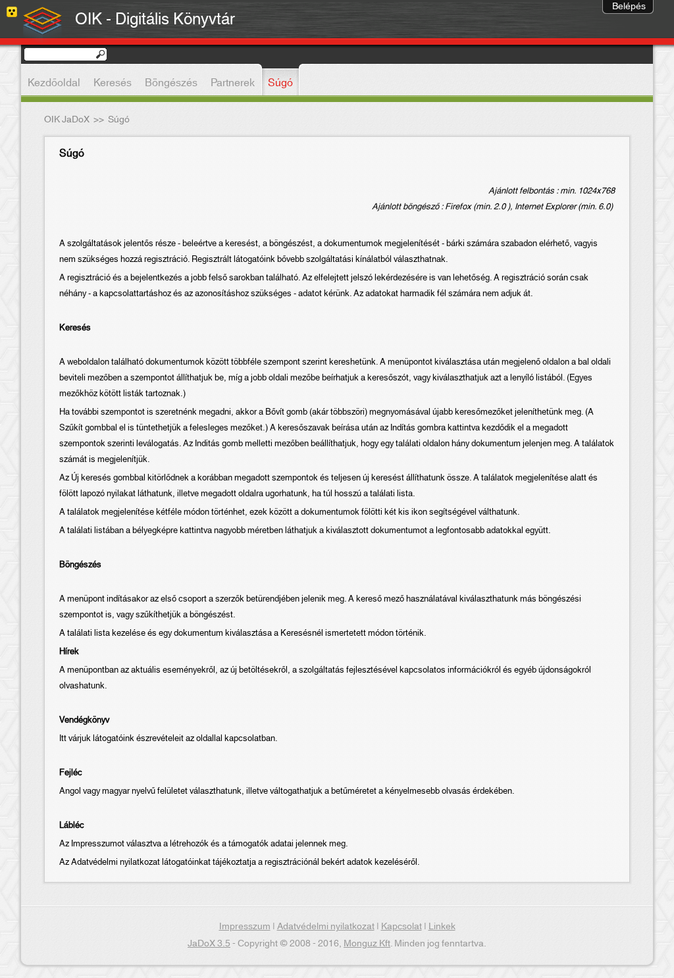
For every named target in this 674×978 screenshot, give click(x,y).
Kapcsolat (401, 926)
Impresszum (245, 926)
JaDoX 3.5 (209, 943)
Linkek (441, 926)
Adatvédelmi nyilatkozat (326, 926)
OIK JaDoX (67, 119)
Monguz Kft (367, 943)
